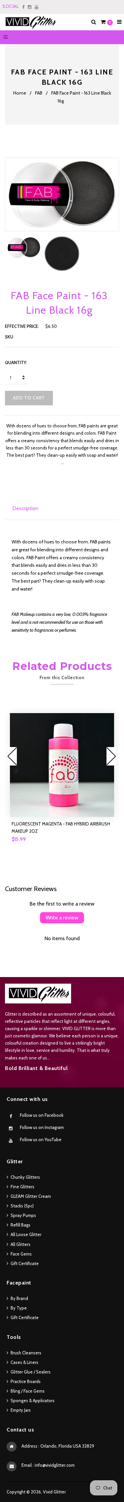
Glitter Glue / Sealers (31, 1371)
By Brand (19, 1298)
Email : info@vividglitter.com (48, 1465)
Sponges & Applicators (33, 1400)
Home (19, 93)
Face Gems (21, 1253)
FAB (38, 93)
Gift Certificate (25, 1263)
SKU (9, 336)
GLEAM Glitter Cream (31, 1196)
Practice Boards (26, 1381)
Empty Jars (21, 1410)
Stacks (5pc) (22, 1205)
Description (25, 508)
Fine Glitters (22, 1186)
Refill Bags (20, 1225)
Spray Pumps (23, 1215)
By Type (19, 1308)
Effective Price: (22, 326)
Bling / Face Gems (28, 1391)
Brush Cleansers (26, 1352)
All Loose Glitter (26, 1234)
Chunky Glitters (25, 1177)
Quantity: (16, 362)
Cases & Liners (24, 1362)
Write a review (62, 917)
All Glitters (20, 1244)
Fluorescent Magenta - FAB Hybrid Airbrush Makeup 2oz (61, 827)
